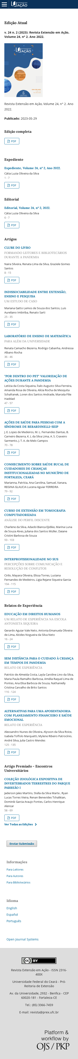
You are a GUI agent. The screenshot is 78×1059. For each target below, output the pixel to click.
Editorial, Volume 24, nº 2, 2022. (27, 208)
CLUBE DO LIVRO (35, 252)
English (11, 908)
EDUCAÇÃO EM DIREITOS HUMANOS (35, 618)
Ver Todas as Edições (18, 824)
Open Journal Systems (22, 939)
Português (13, 921)
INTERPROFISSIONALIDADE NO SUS (33, 564)
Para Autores (14, 876)
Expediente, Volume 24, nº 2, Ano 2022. (32, 168)
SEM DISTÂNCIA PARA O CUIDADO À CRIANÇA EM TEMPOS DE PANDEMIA (38, 663)
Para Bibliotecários (18, 882)
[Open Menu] (4, 4)
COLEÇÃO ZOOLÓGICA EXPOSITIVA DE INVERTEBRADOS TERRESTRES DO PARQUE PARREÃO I (37, 783)
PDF (13, 141)
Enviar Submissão (22, 844)
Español (12, 914)
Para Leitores (14, 869)
